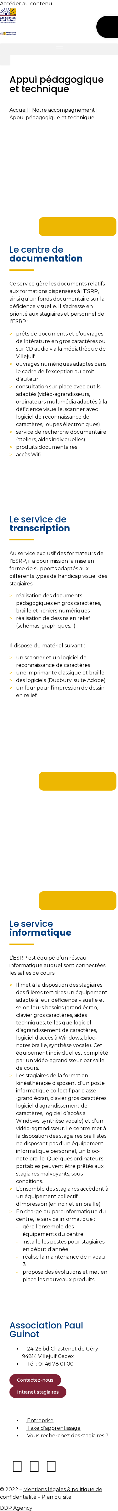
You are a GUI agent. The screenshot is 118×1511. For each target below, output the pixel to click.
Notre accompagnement (63, 110)
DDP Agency (16, 1508)
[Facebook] (17, 1466)
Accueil (18, 110)
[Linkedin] (34, 1466)
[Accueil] (8, 15)
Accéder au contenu (26, 4)
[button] (59, 49)
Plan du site (56, 1497)
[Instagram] (51, 1466)
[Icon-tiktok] (68, 1466)
